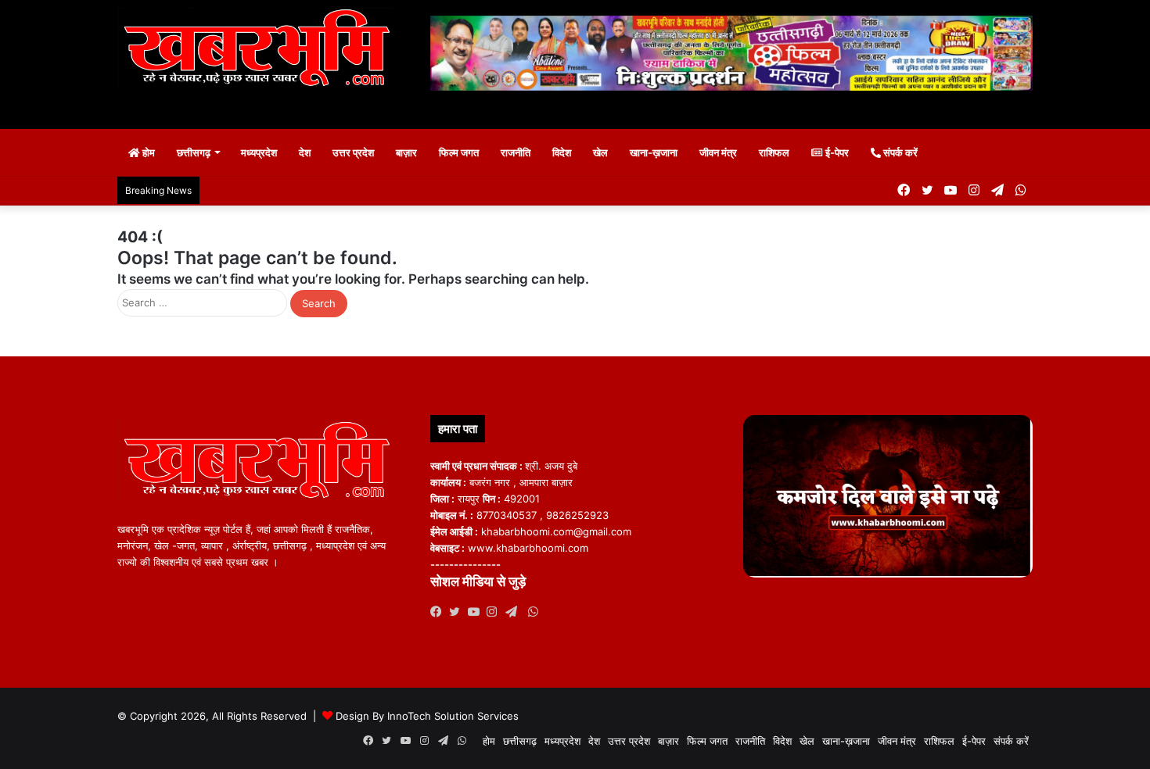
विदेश (561, 152)
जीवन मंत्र (718, 152)
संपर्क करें (899, 152)
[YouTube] (477, 612)
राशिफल (774, 152)
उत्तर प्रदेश (353, 152)
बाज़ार (406, 152)
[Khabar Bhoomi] (262, 53)
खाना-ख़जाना (653, 152)
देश (305, 152)
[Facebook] (439, 612)
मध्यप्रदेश (259, 152)
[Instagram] (496, 612)
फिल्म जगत (459, 152)
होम (147, 152)
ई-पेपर (836, 152)
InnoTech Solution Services (453, 716)
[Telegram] (514, 612)
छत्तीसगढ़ (193, 152)
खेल (600, 152)
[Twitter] (458, 612)
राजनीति (515, 152)
